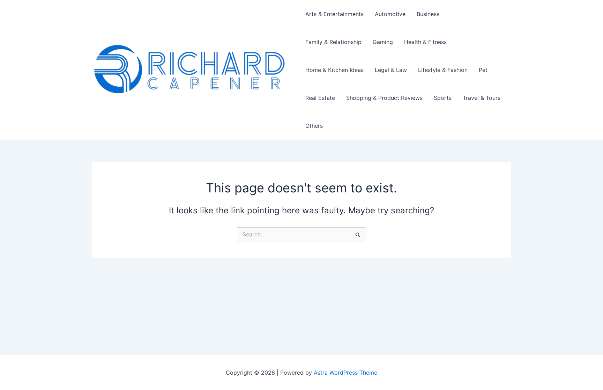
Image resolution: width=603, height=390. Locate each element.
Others (314, 125)
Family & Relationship (333, 41)
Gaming (383, 41)
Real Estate (320, 97)
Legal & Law (391, 69)
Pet (483, 69)
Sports (443, 97)
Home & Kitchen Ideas (334, 69)
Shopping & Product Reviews (384, 97)
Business (428, 13)
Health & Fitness (425, 41)
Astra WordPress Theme (345, 372)
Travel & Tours (481, 97)
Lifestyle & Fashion (443, 69)
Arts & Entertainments (334, 13)
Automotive (390, 13)
